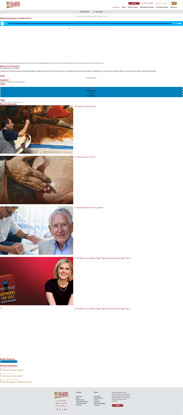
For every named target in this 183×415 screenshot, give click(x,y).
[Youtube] (65, 409)
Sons (23, 102)
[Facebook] (57, 409)
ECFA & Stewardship (99, 403)
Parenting (10, 102)
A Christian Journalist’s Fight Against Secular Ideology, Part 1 (103, 308)
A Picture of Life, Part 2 (85, 106)
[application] (91, 23)
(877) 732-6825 (148, 3)
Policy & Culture (133, 7)
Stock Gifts (97, 401)
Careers (96, 400)
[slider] (90, 23)
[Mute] (176, 23)
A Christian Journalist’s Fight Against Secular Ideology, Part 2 (103, 258)
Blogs (124, 7)
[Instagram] (60, 409)
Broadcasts (116, 7)
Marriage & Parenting (147, 7)
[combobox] (163, 3)
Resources (173, 7)
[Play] (2, 23)
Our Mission (97, 396)
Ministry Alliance (98, 398)
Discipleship (3, 102)
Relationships (17, 102)
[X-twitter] (62, 409)
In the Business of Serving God (89, 207)
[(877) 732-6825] (142, 3)
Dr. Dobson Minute (162, 7)
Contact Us (97, 405)
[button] (91, 90)
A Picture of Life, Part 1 (85, 157)
